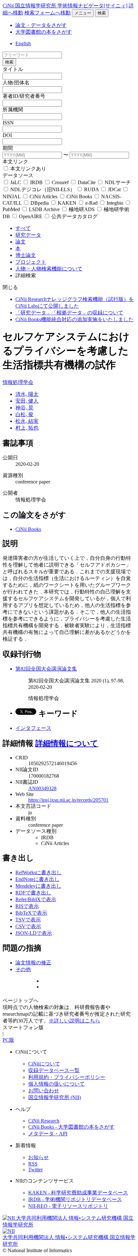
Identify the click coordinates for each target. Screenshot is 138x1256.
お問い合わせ (43, 1090)
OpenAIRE (31, 216)
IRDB (36, 182)
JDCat (114, 189)
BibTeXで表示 (31, 913)
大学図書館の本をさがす (43, 32)
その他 (23, 969)
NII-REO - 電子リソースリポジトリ (68, 1206)
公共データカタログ (74, 216)
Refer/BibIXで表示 (35, 899)
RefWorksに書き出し (38, 872)
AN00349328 (42, 788)
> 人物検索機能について (54, 268)
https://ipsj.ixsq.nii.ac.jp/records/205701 (68, 800)
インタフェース (33, 728)
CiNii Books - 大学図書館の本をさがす (71, 1127)
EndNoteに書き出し (37, 879)
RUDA (91, 189)
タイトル (13, 69)
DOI (7, 135)
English (23, 43)
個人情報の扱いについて (56, 1084)
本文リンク (15, 161)
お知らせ (38, 1157)
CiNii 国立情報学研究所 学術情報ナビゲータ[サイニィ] (65, 5)
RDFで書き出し (33, 892)
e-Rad (91, 203)
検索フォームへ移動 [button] (47, 12)
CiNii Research (43, 1121)
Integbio (115, 203)
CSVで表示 (28, 926)
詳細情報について (66, 743)
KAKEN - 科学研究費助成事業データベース (78, 1192)
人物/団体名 (16, 82)
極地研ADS (81, 209)
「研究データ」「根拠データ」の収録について (69, 312)
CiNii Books (79, 196)
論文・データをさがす (41, 25)
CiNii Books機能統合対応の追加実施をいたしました (74, 319)
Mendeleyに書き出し (38, 886)
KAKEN (67, 203)
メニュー (82, 13)
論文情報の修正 (33, 962)
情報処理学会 (18, 382)
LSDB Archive (44, 209)
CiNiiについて (44, 1063)
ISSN (8, 122)
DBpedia (39, 203)
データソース (18, 175)
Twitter (35, 1169)
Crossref (60, 182)
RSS (33, 1163)
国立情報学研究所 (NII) (54, 1097)
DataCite (86, 182)
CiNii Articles (43, 196)
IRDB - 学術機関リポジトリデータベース (75, 1199)
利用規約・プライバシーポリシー (66, 1077)
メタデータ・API (47, 1133)
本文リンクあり (27, 168)
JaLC (15, 182)
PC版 (8, 1040)
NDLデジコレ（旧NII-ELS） (42, 189)
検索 (102, 13)
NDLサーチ (117, 182)
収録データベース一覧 (54, 1070)
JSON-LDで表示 (33, 933)
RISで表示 (27, 906)
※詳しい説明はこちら (74, 1020)
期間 (8, 148)
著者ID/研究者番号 (24, 96)
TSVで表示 (28, 919)
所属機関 (13, 109)
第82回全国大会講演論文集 (46, 668)
